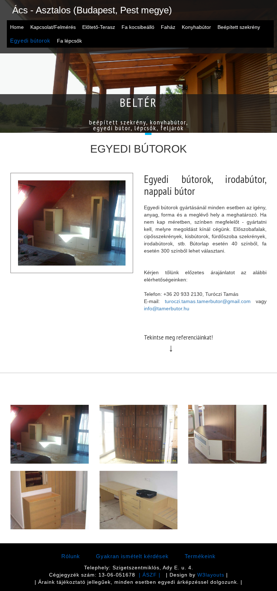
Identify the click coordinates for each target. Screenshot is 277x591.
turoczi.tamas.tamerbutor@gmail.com (208, 301)
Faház (168, 27)
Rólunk (70, 556)
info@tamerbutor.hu (166, 308)
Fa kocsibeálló (138, 27)
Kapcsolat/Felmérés (53, 27)
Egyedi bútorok (30, 41)
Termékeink (200, 556)
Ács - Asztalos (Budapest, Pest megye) (92, 10)
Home (17, 27)
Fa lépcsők (69, 41)
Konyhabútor (196, 27)
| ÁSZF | (150, 575)
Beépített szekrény (238, 27)
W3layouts (210, 575)
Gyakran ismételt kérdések (132, 556)
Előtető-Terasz (98, 27)
